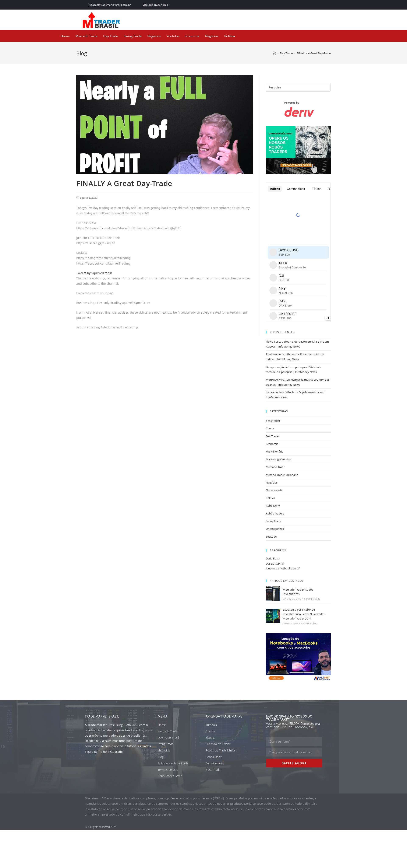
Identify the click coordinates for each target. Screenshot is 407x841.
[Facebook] (291, 5)
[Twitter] (300, 5)
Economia (192, 36)
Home (65, 36)
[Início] (274, 53)
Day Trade (110, 36)
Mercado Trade (86, 36)
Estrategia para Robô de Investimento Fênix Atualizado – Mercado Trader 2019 (304, 614)
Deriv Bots (272, 558)
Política (229, 36)
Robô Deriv (273, 505)
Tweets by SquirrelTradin (94, 273)
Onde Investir (274, 490)
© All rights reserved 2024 (100, 827)
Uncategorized (275, 529)
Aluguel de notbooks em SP (283, 568)
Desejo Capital (275, 563)
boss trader (273, 421)
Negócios (154, 36)
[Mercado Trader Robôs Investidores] (273, 593)
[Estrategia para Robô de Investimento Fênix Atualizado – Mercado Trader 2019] (273, 616)
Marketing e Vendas (278, 459)
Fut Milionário (274, 451)
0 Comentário (312, 598)
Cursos (270, 428)
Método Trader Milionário (282, 475)
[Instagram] (310, 5)
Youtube (173, 36)
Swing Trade (132, 36)
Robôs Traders (275, 513)
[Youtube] (319, 5)
